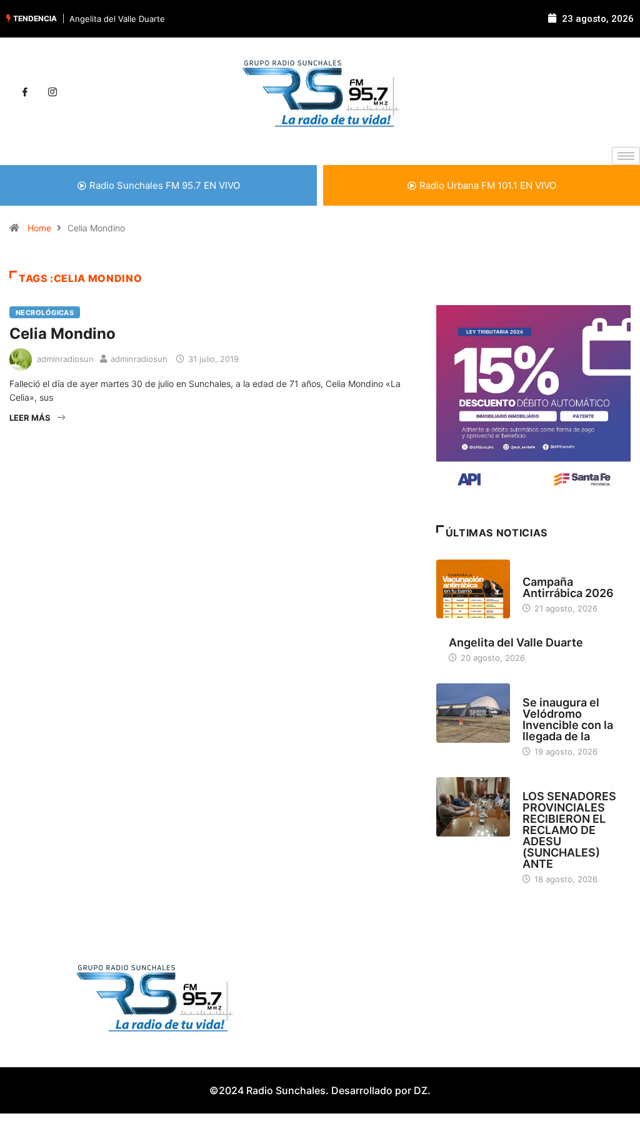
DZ (421, 1090)
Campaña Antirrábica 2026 (568, 587)
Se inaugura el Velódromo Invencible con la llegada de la (567, 719)
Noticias (540, 784)
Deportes (542, 690)
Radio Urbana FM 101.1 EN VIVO (487, 185)
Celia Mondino (62, 333)
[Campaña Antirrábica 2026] (473, 589)
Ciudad (536, 570)
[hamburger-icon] (626, 156)
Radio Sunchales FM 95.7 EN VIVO (164, 185)
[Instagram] (52, 92)
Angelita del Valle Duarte (117, 19)
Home (39, 228)
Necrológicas (45, 312)
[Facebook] (25, 92)
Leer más (30, 418)
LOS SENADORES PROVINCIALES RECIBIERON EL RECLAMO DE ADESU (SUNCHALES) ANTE (569, 830)
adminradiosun (65, 359)
